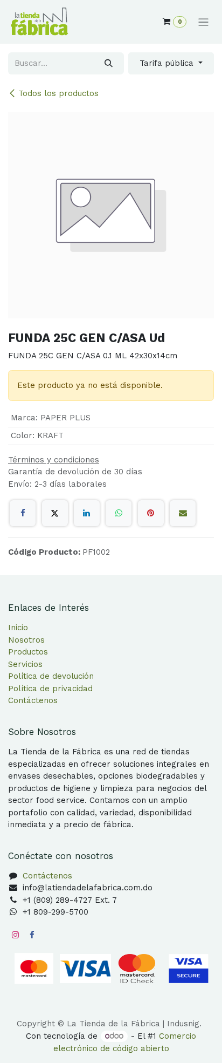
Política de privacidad (50, 688)
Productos (28, 652)
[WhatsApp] (118, 513)
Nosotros (26, 640)
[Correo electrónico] (183, 513)
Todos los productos (58, 93)
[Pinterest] (151, 513)
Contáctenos (33, 700)
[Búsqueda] (108, 63)
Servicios (25, 664)
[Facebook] (23, 513)
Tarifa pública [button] (168, 63)
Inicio (18, 627)
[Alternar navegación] (203, 22)
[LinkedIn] (87, 513)
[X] (55, 513)
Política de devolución (51, 676)
